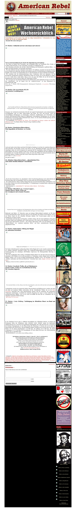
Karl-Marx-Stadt (14, 358)
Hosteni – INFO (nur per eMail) (63, 129)
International (7, 358)
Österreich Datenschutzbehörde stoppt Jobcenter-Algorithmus (27, 359)
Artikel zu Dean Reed (63, 500)
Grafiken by (59, 428)
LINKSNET (59, 139)
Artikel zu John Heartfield (64, 487)
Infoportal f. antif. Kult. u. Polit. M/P (63, 131)
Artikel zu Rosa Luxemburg (63, 467)
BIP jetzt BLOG (60, 117)
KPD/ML (38, 358)
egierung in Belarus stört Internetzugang (42, 357)
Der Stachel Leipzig (61, 119)
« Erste (11, 17)
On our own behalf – (24, 13)
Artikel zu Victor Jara (64, 490)
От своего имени (47, 13)
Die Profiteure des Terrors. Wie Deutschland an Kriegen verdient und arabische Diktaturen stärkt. (30, 121)
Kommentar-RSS (52, 364)
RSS (70, 14)
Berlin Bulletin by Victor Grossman (64, 116)
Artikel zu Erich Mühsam (64, 470)
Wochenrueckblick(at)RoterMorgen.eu (32, 347)
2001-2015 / (59, 65)
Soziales (10, 361)
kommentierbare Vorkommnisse (29, 358)
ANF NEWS (59, 115)
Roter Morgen (38, 360)
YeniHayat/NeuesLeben (61, 143)
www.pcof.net (45, 84)
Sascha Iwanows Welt (61, 141)
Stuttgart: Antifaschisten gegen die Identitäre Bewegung (23, 361)
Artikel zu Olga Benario (63, 480)
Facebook (68, 14)
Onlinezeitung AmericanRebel (38, 7)
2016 (63, 65)
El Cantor (59, 126)
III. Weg (51, 357)
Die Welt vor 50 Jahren (61, 122)
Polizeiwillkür (8, 360)
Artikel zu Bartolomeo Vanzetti (64, 477)
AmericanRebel (20, 356)
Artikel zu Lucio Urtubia (63, 497)
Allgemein (17, 20)
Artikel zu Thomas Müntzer (63, 446)
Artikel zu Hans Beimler (63, 474)
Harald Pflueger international (63, 128)
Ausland (39, 356)
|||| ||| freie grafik (64, 429)
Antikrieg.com (59, 113)
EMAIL (32, 381)
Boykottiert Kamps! (22, 357)
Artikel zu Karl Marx (64, 464)
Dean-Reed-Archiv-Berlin (62, 118)
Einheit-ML (59, 123)
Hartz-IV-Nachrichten (61, 127)
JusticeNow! (59, 134)
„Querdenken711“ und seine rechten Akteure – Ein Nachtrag (30, 186)
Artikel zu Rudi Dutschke (64, 493)
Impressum (63, 502)
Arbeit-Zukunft (59, 114)
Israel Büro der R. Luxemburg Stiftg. (64, 133)
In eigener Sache (10, 13)
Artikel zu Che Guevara (63, 484)
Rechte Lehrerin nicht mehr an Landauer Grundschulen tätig (23, 360)
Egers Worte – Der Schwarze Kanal (64, 125)
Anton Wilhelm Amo (27, 356)
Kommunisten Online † (61, 138)
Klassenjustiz (20, 358)
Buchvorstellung (30, 357)
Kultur (41, 358)
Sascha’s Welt (60, 142)
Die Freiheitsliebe (60, 121)
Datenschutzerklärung (63, 504)
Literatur (44, 358)
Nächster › (48, 17)
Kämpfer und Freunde (61, 135)
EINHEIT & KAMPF (60, 124)
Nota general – (36, 13)
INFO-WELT (59, 132)
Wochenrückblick (38, 361)
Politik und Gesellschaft (45, 359)
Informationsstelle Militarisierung (63, 130)
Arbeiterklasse (34, 356)
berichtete (18, 155)
